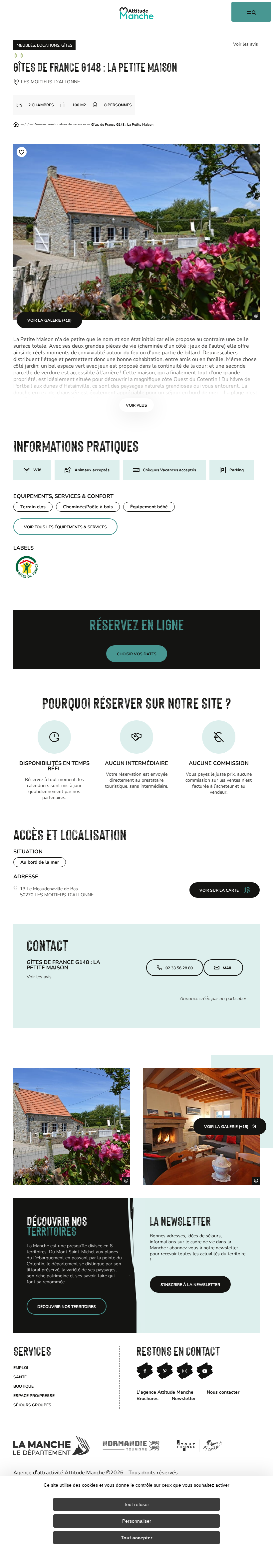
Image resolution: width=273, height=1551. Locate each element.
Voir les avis (245, 44)
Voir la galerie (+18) (226, 1126)
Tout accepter (136, 1537)
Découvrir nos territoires (66, 1306)
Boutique (23, 1386)
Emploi (20, 1367)
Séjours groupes (32, 1404)
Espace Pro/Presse (34, 1395)
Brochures (147, 1398)
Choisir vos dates (136, 653)
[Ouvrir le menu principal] (251, 12)
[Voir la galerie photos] (71, 1126)
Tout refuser (136, 1504)
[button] (22, 152)
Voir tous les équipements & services (65, 526)
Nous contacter (223, 1392)
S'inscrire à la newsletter (190, 1284)
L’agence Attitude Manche (164, 1392)
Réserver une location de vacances (60, 124)
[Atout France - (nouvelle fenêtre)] (199, 1445)
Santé (20, 1376)
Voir (136, 405)
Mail (227, 967)
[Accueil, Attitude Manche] (136, 13)
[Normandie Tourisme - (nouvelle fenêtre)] (131, 1445)
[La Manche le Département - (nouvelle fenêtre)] (51, 1445)
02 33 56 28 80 (179, 967)
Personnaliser (136, 1521)
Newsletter (184, 1398)
